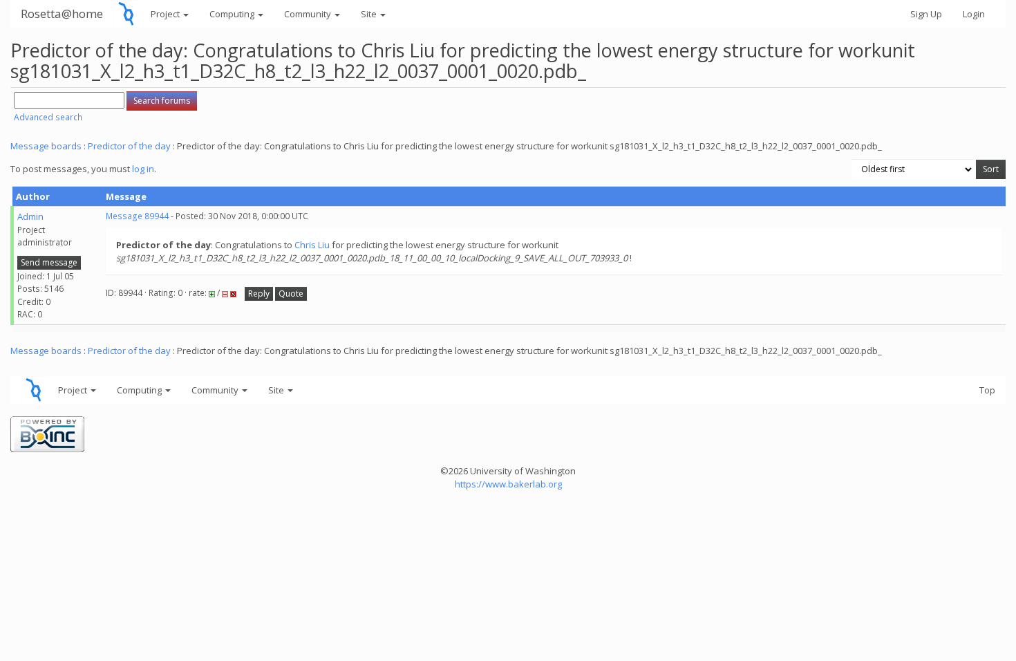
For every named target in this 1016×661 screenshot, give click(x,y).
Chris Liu (312, 245)
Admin (30, 216)
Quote (291, 293)
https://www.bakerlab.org (508, 484)
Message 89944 (137, 216)
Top (987, 390)
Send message (49, 262)
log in (143, 168)
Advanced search (48, 117)
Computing (232, 14)
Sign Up (926, 14)
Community (308, 14)
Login (974, 14)
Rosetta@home (62, 13)
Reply (259, 293)
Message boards (46, 146)
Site (370, 14)
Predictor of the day (129, 146)
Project (166, 14)
